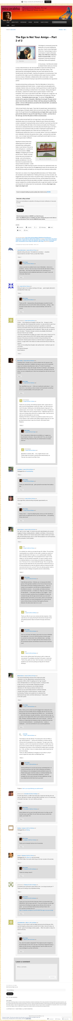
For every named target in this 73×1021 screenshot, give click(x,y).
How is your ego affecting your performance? (32, 788)
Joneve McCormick (21, 250)
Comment (52, 977)
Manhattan (36, 240)
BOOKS (30, 22)
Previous (60, 29)
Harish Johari (31, 240)
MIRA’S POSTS (15, 22)
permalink (52, 241)
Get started (48, 1)
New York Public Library (44, 240)
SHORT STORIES (44, 22)
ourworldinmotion (21, 922)
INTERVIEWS (23, 22)
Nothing (19, 828)
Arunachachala (48, 238)
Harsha (18, 855)
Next (65, 29)
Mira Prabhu (41, 241)
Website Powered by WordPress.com (36, 1016)
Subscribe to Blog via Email (23, 198)
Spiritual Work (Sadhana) (35, 238)
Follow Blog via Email (11, 985)
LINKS (8, 25)
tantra (17, 241)
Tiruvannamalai (22, 241)
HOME (8, 22)
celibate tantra (19, 240)
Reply (19, 257)
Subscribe (20, 210)
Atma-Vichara (54, 238)
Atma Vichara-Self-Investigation (31, 237)
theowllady (19, 469)
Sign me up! (10, 993)
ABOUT (13, 25)
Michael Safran (20, 529)
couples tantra (25, 240)
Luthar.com (28, 857)
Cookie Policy (28, 1018)
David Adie (25, 734)
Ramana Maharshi (25, 238)
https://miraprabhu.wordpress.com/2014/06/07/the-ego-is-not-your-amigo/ (36, 910)
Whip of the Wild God (33, 241)
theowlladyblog (29, 471)
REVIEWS (36, 22)
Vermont (27, 241)
